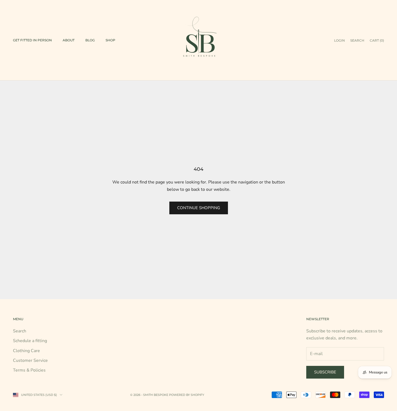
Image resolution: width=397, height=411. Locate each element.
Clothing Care (26, 351)
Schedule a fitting (30, 341)
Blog (90, 40)
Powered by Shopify (186, 395)
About (69, 40)
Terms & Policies (29, 370)
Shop (110, 40)
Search (19, 331)
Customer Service (30, 360)
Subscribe (325, 372)
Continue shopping (198, 207)
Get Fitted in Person (32, 40)
